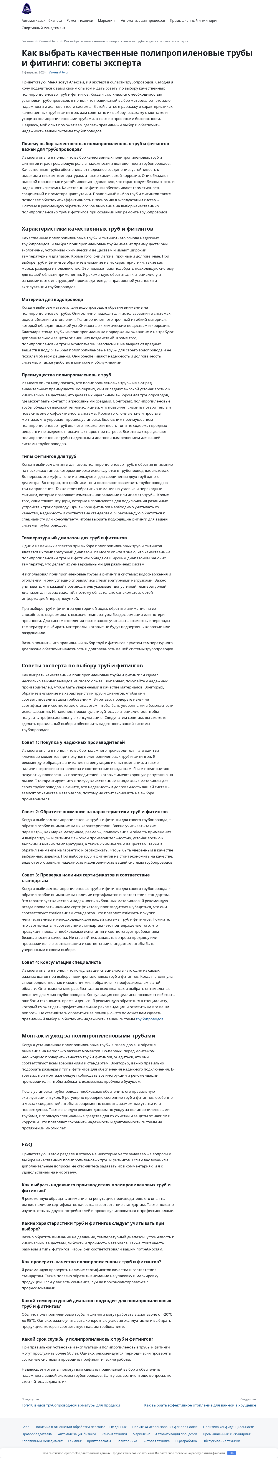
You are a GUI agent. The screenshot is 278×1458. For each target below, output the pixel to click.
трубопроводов (150, 1018)
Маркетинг (107, 20)
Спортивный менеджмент (43, 27)
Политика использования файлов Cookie (164, 1427)
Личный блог (49, 41)
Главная (28, 41)
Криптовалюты (99, 1441)
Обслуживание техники (221, 1441)
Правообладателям (37, 1434)
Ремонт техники (80, 20)
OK (232, 1453)
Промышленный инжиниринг (195, 20)
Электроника (127, 1441)
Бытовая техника (156, 1441)
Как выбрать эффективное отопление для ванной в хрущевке (200, 1402)
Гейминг (74, 1441)
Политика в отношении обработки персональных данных (81, 1427)
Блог (25, 1427)
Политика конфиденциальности (228, 1427)
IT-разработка (186, 1441)
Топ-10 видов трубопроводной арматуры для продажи (71, 1402)
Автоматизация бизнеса (42, 20)
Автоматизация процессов (143, 20)
